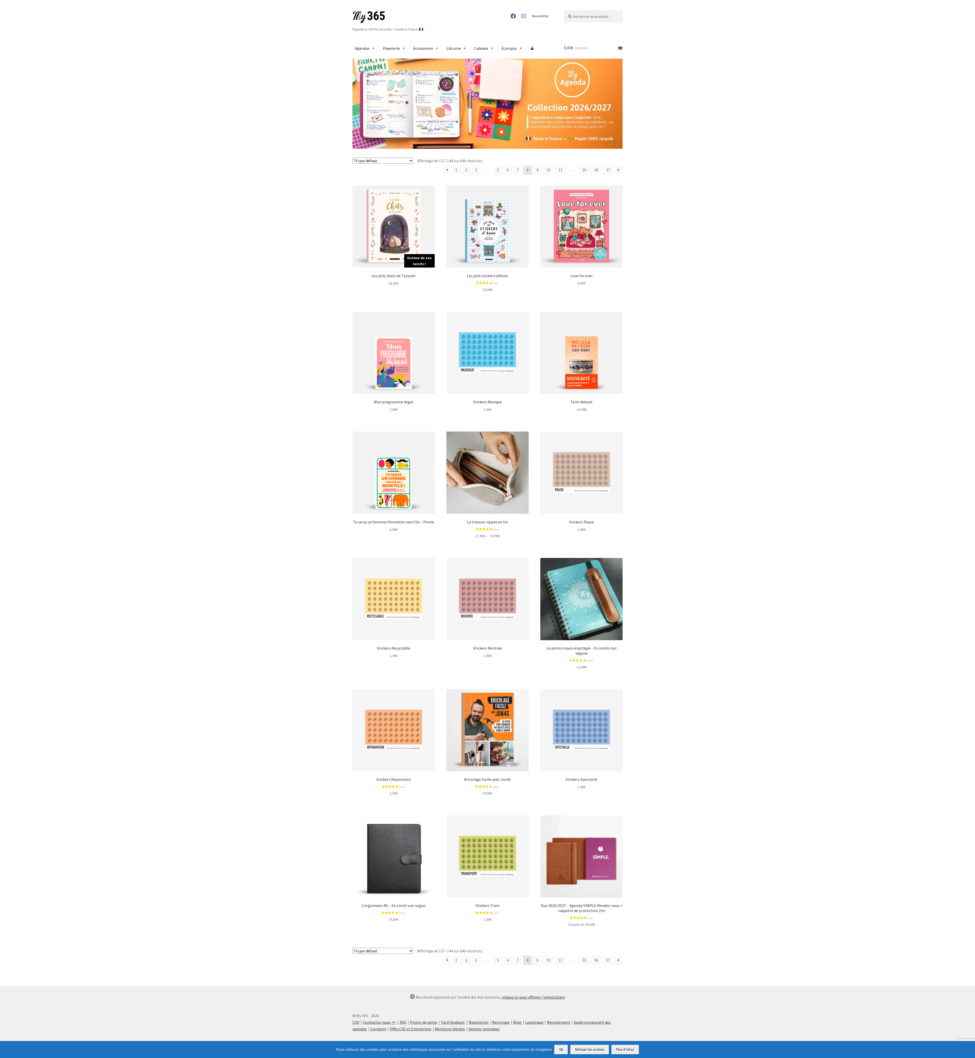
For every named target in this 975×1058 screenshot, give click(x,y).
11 (560, 169)
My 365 (368, 17)
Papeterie (391, 48)
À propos (509, 48)
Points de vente (423, 1022)
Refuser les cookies (589, 1049)
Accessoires (423, 48)
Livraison (378, 1028)
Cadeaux (481, 48)
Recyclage (501, 1022)
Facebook (513, 16)
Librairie (453, 48)
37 (608, 169)
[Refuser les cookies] (968, 1049)
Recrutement (558, 1022)
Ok (561, 1049)
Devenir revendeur (484, 1028)
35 (584, 169)
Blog (517, 1022)
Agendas (362, 48)
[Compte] (532, 48)
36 (596, 169)
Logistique (534, 1022)
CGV (355, 1022)
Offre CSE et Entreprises (410, 1028)
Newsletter (540, 16)
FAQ (403, 1022)
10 (548, 169)
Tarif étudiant (453, 1022)
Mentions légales (450, 1028)
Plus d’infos (625, 1049)
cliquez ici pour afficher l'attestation (533, 997)
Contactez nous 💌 (379, 1022)
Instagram (523, 16)
